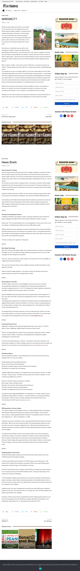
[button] (75, 10)
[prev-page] (3, 147)
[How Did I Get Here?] (10, 134)
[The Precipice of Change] (43, 134)
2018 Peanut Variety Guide (8, 116)
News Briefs (48, 116)
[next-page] (5, 147)
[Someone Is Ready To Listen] (27, 134)
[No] (78, 567)
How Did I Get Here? (10, 143)
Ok (40, 568)
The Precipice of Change (43, 143)
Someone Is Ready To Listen (26, 143)
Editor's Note (5, 15)
